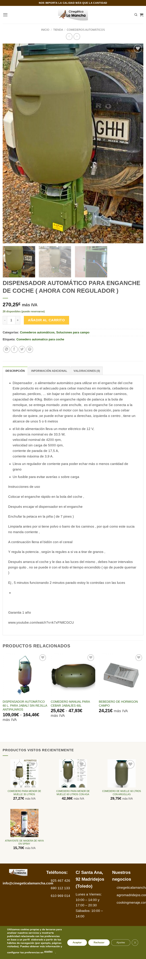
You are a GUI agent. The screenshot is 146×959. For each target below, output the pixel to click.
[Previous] (10, 143)
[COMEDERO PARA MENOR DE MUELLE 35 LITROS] (24, 773)
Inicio (45, 29)
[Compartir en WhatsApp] (6, 349)
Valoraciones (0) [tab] (87, 370)
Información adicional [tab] (49, 370)
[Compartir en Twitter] (22, 349)
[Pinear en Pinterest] (29, 349)
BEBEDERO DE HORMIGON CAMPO (118, 703)
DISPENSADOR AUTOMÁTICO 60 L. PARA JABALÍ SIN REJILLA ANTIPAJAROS (25, 705)
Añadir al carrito (46, 320)
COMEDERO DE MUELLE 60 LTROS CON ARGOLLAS (121, 793)
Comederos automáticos (86, 29)
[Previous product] (77, 36)
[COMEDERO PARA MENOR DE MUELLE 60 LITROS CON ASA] (73, 773)
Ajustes (120, 942)
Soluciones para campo (72, 332)
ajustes (48, 951)
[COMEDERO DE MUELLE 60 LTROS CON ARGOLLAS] (122, 773)
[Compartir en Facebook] (14, 349)
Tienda (58, 29)
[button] (5, 15)
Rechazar (99, 942)
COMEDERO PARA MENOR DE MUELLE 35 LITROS (24, 793)
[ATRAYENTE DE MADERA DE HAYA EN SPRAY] (24, 823)
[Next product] (69, 36)
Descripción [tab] (15, 370)
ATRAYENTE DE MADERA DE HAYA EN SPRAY (24, 842)
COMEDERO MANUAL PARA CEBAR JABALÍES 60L (70, 703)
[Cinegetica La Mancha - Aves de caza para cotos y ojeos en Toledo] (73, 15)
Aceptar (77, 942)
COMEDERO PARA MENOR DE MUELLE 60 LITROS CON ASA (73, 793)
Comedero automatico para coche (40, 339)
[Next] (136, 143)
